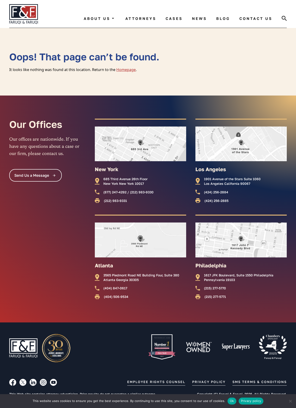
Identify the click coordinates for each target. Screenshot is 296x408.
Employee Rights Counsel (156, 382)
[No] (290, 401)
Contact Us (255, 18)
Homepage (126, 69)
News (199, 18)
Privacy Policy (208, 382)
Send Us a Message (31, 175)
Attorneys (140, 18)
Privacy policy (251, 401)
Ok (232, 401)
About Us (97, 18)
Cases (174, 18)
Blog (223, 18)
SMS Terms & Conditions (259, 382)
